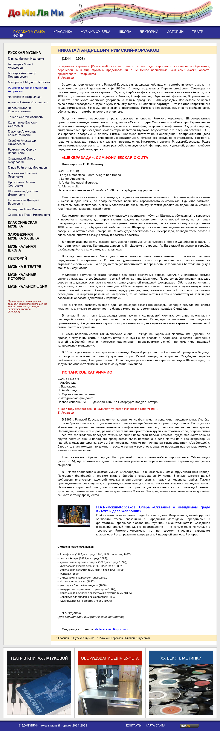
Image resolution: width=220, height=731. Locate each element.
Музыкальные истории (22, 276)
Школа (125, 32)
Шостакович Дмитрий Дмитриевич (23, 192)
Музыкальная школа (22, 248)
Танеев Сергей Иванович (25, 117)
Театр (197, 32)
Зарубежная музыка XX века (23, 236)
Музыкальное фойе (27, 287)
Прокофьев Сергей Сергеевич (21, 183)
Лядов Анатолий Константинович (19, 109)
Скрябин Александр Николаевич (22, 142)
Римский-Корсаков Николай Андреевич (27, 89)
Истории (175, 32)
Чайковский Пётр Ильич (24, 96)
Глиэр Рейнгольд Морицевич (28, 167)
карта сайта (155, 725)
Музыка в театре (24, 266)
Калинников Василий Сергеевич (22, 124)
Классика (62, 32)
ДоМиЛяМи (30, 725)
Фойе (18, 36)
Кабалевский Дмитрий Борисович (23, 201)
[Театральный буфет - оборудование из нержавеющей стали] (110, 714)
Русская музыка (29, 32)
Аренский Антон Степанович (28, 102)
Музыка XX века (95, 32)
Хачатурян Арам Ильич (24, 209)
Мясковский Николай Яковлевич (22, 174)
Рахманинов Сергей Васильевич (22, 151)
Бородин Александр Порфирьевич (22, 74)
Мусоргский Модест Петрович (29, 82)
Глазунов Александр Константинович (22, 133)
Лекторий (149, 32)
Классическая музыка (22, 224)
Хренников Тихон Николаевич (29, 214)
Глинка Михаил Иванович (26, 58)
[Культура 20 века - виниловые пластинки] (181, 714)
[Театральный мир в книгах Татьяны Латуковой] (39, 714)
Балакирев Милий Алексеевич (20, 65)
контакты (134, 725)
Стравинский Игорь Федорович (21, 160)
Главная (63, 638)
